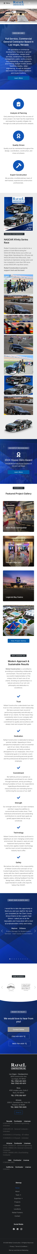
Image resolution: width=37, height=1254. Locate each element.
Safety (18, 862)
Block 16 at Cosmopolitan (16, 528)
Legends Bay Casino (14, 597)
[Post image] (18, 516)
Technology (18, 833)
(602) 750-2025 (18, 1044)
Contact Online (18, 1029)
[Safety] (18, 857)
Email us (18, 1112)
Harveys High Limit (14, 562)
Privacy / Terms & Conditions (18, 1246)
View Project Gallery (18, 641)
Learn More (18, 78)
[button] (7, 3)
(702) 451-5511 (17, 1036)
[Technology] (18, 827)
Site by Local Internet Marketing (18, 1250)
